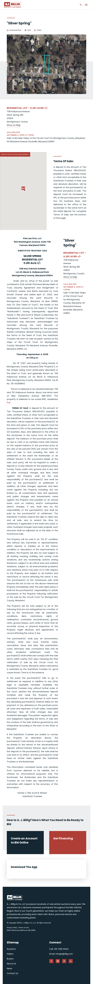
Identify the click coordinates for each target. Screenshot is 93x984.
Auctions (11, 949)
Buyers (10, 958)
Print (29, 30)
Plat (9, 402)
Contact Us (12, 973)
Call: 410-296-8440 (59, 949)
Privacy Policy (12, 927)
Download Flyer (15, 30)
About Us (11, 963)
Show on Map (14, 125)
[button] (23, 189)
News (9, 968)
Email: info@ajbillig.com (61, 953)
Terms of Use (23, 927)
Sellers (10, 953)
